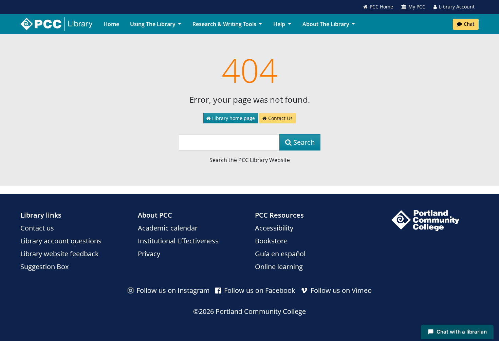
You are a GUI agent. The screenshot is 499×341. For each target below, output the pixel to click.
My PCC (416, 6)
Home (111, 24)
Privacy (149, 253)
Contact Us (280, 118)
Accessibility (274, 228)
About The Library (325, 24)
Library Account (457, 6)
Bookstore (271, 240)
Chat (469, 24)
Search (303, 142)
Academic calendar (168, 228)
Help (279, 24)
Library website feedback (59, 253)
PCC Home (381, 6)
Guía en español (280, 253)
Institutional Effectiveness (178, 240)
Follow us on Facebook (258, 290)
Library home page (233, 118)
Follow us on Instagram (172, 290)
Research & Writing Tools (224, 24)
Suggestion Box (44, 266)
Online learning (279, 266)
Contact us (37, 228)
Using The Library (152, 24)
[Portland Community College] (425, 220)
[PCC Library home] (56, 24)
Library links (40, 215)
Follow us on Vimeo (340, 290)
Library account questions (60, 240)
